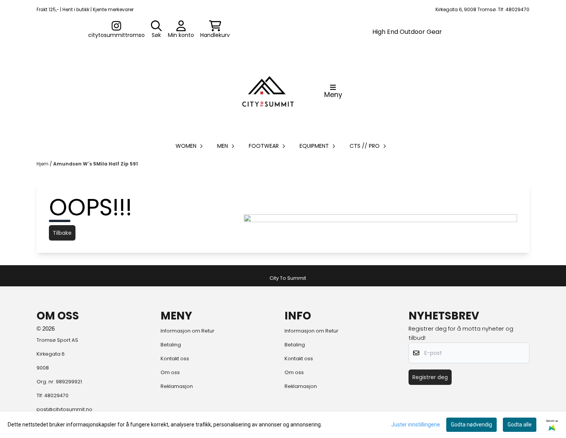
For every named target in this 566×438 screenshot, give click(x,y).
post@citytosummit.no (64, 409)
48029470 (56, 395)
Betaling (171, 344)
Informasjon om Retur (187, 331)
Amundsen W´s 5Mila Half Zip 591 (95, 163)
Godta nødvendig (471, 424)
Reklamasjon (177, 386)
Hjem (43, 163)
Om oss (170, 372)
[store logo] (268, 91)
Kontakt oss (175, 358)
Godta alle (519, 424)
